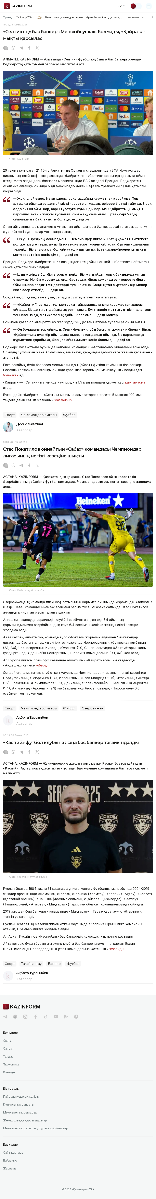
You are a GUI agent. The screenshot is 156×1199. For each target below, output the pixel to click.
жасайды (116, 949)
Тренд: (8, 17)
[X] (37, 48)
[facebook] (36, 1017)
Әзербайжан (92, 708)
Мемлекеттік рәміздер (20, 1112)
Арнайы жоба (96, 17)
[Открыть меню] (149, 6)
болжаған (11, 375)
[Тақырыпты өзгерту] (136, 6)
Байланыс (10, 1160)
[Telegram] (21, 48)
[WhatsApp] (13, 48)
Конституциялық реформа (64, 17)
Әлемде (9, 1072)
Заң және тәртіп (137, 17)
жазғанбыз (63, 400)
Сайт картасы (13, 1152)
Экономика (11, 1064)
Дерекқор (115, 17)
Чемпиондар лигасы (39, 415)
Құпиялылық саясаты (18, 1104)
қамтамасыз (135, 382)
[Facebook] (29, 48)
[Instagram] (5, 48)
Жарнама (9, 1168)
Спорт (10, 415)
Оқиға (7, 1040)
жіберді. (42, 665)
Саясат (8, 1048)
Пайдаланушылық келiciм (21, 1096)
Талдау (8, 1056)
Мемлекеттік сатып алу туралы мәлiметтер (35, 1128)
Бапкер (54, 964)
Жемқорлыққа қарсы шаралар (25, 1120)
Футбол (69, 415)
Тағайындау (31, 964)
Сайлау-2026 (25, 17)
